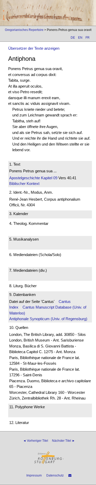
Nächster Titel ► (63, 441)
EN (80, 37)
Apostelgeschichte (24, 178)
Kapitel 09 (48, 178)
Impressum (34, 475)
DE (73, 37)
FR (88, 37)
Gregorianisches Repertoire (24, 30)
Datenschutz (55, 475)
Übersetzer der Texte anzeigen (33, 48)
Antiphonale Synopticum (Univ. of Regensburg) (48, 319)
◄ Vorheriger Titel (35, 441)
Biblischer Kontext (24, 183)
